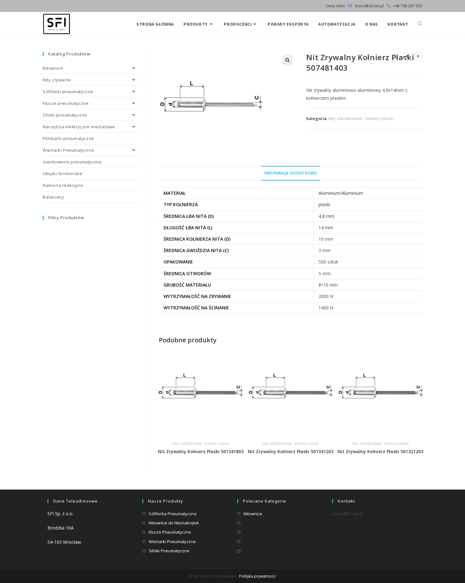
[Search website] (420, 24)
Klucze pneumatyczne (66, 103)
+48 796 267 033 (407, 6)
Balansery (53, 197)
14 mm (326, 228)
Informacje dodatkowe (290, 173)
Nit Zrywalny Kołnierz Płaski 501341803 (201, 451)
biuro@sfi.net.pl (369, 6)
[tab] (290, 173)
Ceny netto (335, 6)
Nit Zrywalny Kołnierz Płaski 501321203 (380, 451)
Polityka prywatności (257, 576)
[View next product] (417, 56)
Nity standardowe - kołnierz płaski (361, 118)
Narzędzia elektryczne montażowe (79, 127)
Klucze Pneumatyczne (170, 532)
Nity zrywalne (57, 80)
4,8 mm (326, 216)
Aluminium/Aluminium (341, 193)
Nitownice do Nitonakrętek (174, 523)
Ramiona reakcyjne (63, 185)
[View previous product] (406, 56)
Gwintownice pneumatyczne (72, 162)
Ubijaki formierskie (62, 173)
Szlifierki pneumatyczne (68, 91)
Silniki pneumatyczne (65, 115)
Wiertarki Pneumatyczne (68, 150)
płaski (324, 204)
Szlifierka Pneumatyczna (172, 513)
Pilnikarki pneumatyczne (68, 138)
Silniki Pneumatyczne (169, 551)
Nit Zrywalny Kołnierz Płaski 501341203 (290, 451)
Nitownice (53, 68)
